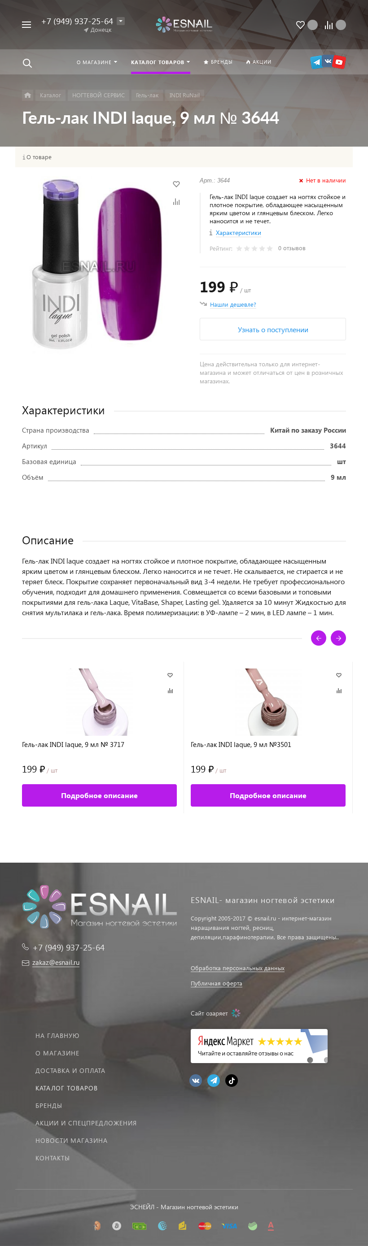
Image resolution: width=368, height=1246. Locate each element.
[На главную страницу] (184, 24)
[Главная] (27, 95)
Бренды (48, 1105)
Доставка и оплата (70, 1070)
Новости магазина (71, 1140)
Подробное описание (99, 795)
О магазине (57, 1053)
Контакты (52, 1158)
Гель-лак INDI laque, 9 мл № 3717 (73, 744)
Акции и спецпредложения (86, 1123)
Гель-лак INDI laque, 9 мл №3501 (241, 744)
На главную (57, 1035)
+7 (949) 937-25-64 (77, 20)
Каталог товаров (66, 1088)
